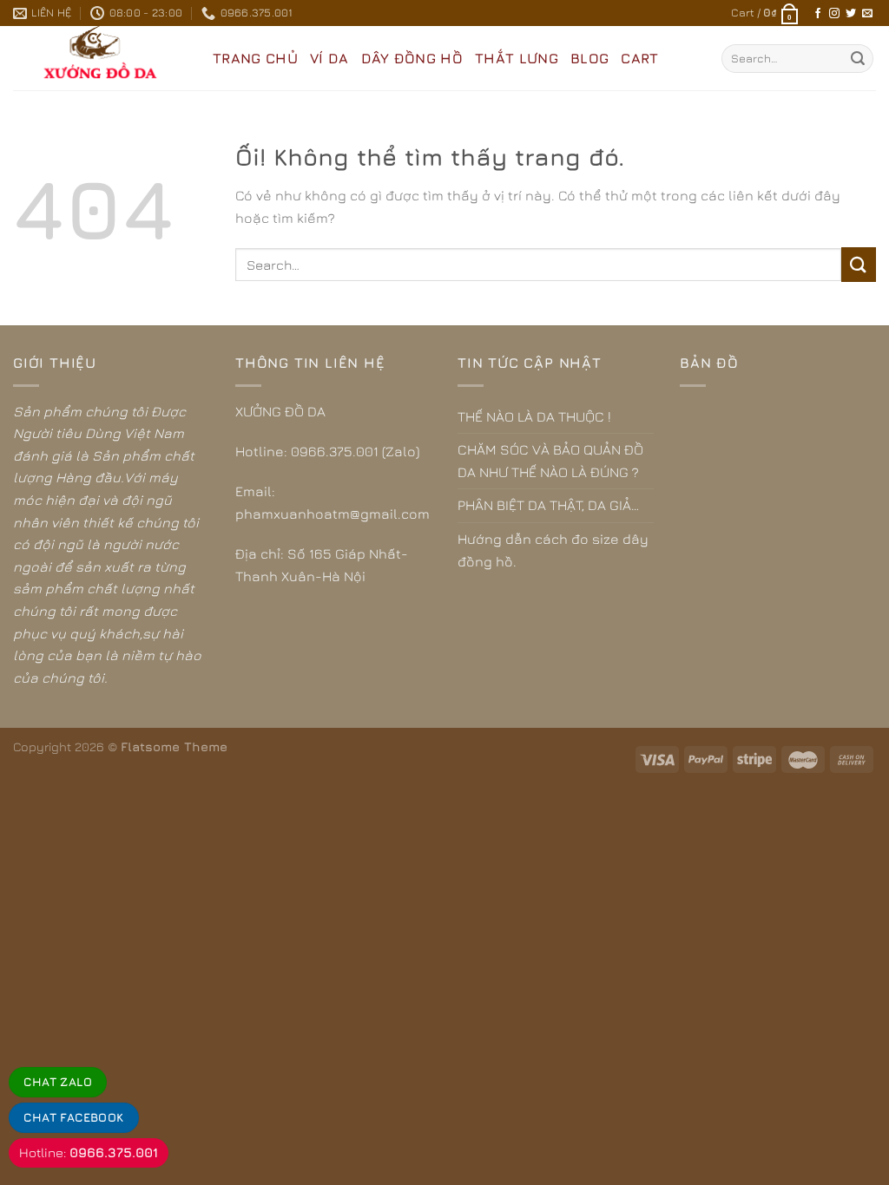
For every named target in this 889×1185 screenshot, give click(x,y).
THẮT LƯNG (516, 58)
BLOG (589, 58)
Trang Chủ (255, 58)
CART (639, 58)
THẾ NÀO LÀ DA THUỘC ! (534, 416)
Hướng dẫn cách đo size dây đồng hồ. (553, 550)
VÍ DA (329, 58)
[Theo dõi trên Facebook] (818, 14)
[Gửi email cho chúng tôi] (867, 14)
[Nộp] (858, 59)
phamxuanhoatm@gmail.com (332, 513)
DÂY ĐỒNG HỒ (412, 58)
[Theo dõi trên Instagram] (834, 14)
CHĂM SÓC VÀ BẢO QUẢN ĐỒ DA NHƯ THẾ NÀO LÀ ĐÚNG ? (550, 461)
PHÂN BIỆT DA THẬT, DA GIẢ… (548, 505)
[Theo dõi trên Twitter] (851, 14)
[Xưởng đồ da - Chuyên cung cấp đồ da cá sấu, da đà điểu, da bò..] (100, 58)
